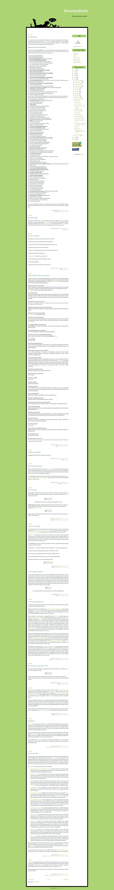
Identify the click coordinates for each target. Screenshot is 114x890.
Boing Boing (39, 739)
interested (52, 640)
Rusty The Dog (76, 59)
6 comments (65, 518)
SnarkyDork (76, 11)
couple (46, 41)
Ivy (46, 477)
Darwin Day (65, 690)
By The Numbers (33, 236)
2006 (75, 137)
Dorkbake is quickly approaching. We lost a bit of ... (79, 131)
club (52, 695)
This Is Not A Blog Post (35, 602)
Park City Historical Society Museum (54, 609)
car (59, 595)
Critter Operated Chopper (33, 532)
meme (63, 211)
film (62, 483)
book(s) (59, 211)
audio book (31, 321)
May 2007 (77, 93)
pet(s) (63, 567)
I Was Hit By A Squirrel (35, 571)
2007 (75, 79)
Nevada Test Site (31, 627)
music (67, 483)
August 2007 (77, 87)
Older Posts (66, 879)
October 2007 (78, 84)
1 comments (65, 682)
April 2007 (77, 95)
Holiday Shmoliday (34, 452)
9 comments (65, 210)
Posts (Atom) (36, 881)
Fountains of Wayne (40, 477)
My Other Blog (33, 218)
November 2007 (78, 82)
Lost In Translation (34, 526)
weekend (66, 459)
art (53, 659)
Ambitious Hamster (54, 281)
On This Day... (33, 490)
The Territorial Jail (37, 610)
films (41, 619)
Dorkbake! (31, 721)
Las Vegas (57, 616)
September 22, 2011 (80, 46)
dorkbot (56, 747)
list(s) (64, 269)
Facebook (75, 54)
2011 (75, 71)
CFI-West (60, 690)
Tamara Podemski (59, 795)
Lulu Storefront (76, 57)
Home (48, 879)
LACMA (52, 646)
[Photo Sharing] (48, 498)
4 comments (65, 444)
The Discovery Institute (44, 710)
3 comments (65, 482)
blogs (50, 41)
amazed (66, 640)
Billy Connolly (33, 785)
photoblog (46, 222)
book (61, 42)
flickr (61, 739)
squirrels (66, 595)
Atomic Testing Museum (34, 617)
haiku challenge (47, 223)
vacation (66, 875)
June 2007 (77, 91)
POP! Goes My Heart (35, 466)
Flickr (74, 56)
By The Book (32, 37)
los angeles (61, 659)
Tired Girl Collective (77, 62)
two (39, 619)
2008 (75, 77)
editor (67, 792)
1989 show (59, 360)
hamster (56, 567)
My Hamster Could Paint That (38, 666)
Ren (66, 668)
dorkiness (61, 747)
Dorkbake (30, 724)
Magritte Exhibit (46, 646)
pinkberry (55, 336)
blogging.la (75, 52)
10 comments (65, 268)
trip (66, 617)
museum (66, 659)
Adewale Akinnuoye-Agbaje (62, 850)
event (64, 747)
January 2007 (78, 135)
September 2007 (78, 86)
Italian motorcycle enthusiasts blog (42, 530)
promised (31, 766)
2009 (75, 75)
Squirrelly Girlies (76, 60)
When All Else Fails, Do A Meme (38, 275)
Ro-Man (35, 734)
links (67, 229)
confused (57, 640)
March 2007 (77, 97)
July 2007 (77, 89)
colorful (64, 223)
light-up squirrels (37, 507)
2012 (75, 69)
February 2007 (78, 98)
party (67, 269)
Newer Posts (30, 879)
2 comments (65, 228)
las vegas (57, 659)
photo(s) (66, 567)
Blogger (81, 154)
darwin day (57, 714)
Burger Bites (32, 256)
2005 (75, 139)
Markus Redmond (47, 769)
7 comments (65, 746)
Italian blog (32, 534)
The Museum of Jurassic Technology (39, 637)
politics (66, 714)
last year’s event (52, 691)
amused (61, 640)
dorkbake (52, 747)
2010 (75, 73)
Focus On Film (33, 753)
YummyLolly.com (60, 888)
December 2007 (78, 80)
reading (66, 211)
